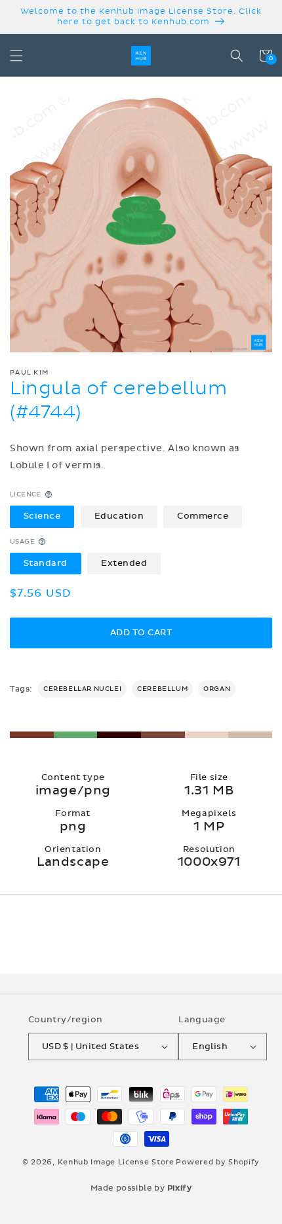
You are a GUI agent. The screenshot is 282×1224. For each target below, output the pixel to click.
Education (119, 516)
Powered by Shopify (218, 1162)
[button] (16, 55)
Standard (46, 563)
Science (42, 516)
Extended (124, 563)
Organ (216, 689)
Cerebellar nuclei (82, 689)
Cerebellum (162, 689)
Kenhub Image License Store (116, 1162)
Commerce (202, 516)
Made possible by (141, 1188)
